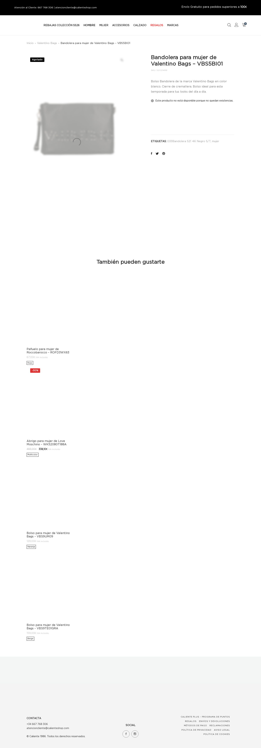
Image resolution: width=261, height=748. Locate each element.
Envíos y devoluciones (214, 721)
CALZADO (139, 25)
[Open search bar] (229, 25)
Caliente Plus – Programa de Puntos (205, 717)
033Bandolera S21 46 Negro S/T (189, 141)
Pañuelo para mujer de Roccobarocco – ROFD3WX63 (48, 350)
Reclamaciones (220, 725)
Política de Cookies (216, 734)
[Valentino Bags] (159, 119)
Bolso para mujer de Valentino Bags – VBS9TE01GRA (48, 626)
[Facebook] (126, 734)
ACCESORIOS (120, 25)
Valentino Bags (47, 43)
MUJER (103, 25)
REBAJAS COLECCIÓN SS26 (62, 25)
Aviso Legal (222, 730)
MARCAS (172, 25)
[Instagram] (134, 734)
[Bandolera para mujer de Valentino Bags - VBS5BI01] (151, 153)
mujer (215, 141)
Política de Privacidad (196, 730)
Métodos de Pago (195, 725)
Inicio (30, 43)
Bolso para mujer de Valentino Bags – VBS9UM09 (48, 534)
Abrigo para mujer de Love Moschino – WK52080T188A (47, 442)
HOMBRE (89, 25)
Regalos (191, 721)
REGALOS (156, 25)
